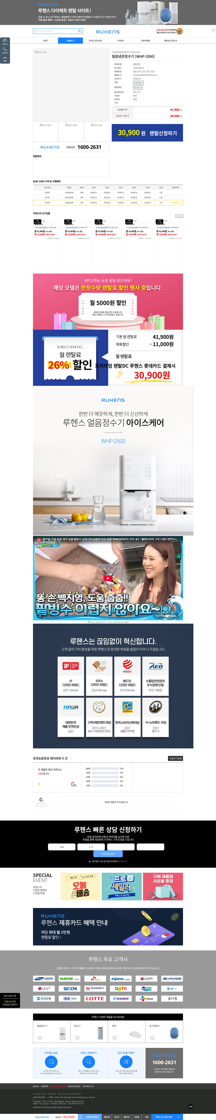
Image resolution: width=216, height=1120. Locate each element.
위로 (190, 1106)
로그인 (116, 1117)
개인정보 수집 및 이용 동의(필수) (105, 861)
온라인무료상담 (74, 1086)
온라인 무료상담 (95, 40)
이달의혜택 (145, 40)
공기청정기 (154, 1025)
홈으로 (35, 1086)
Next (181, 216)
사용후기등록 (175, 758)
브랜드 (45, 40)
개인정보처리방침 (58, 1086)
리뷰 (146, 1117)
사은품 (136, 1117)
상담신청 (107, 1117)
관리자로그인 (88, 1086)
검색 (79, 31)
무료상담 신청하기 (10, 1004)
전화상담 (5, 53)
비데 (114, 1025)
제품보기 (70, 40)
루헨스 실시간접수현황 (164, 1117)
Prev (177, 216)
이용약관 (44, 1086)
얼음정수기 (42, 1025)
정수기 (77, 1025)
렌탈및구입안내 (170, 40)
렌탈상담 (5, 44)
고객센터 (120, 40)
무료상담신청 (108, 854)
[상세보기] (123, 861)
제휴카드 (127, 1117)
